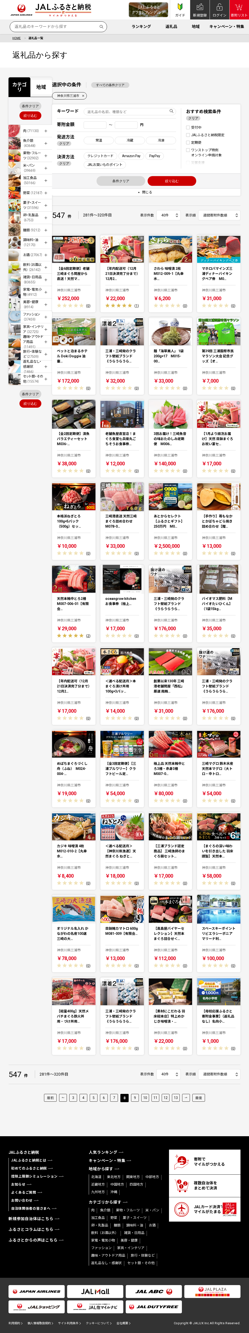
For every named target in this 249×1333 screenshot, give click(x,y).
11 (155, 1098)
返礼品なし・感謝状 (106, 1263)
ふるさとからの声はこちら (33, 1240)
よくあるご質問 (23, 1192)
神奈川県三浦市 (68, 96)
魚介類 (105, 1210)
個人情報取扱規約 (39, 1323)
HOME (16, 38)
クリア (64, 143)
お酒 (152, 1225)
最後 (198, 1098)
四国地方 (136, 1184)
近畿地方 (98, 1184)
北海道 (96, 1177)
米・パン (152, 1210)
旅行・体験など (143, 1255)
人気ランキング (103, 1152)
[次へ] (186, 1098)
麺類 (117, 1225)
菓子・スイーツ (135, 1218)
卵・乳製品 (99, 1225)
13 (176, 1098)
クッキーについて (97, 1323)
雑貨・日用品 (134, 1233)
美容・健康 (129, 1240)
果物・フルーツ (128, 1210)
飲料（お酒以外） (104, 1233)
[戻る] (63, 1098)
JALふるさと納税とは (28, 1160)
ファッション (101, 1248)
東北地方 (114, 1177)
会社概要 (122, 1323)
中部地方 (152, 1177)
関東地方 (133, 1177)
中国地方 (117, 1184)
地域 (196, 26)
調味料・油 (134, 1225)
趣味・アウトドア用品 (108, 1255)
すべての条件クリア (110, 85)
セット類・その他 (141, 1263)
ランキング (141, 26)
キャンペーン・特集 (226, 26)
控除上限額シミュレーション (34, 1176)
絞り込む (30, 115)
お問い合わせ (22, 1200)
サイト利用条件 (68, 1323)
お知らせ (18, 1184)
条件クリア (30, 106)
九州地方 (98, 1192)
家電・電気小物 (103, 1240)
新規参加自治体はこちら (31, 1218)
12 (166, 1098)
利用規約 (14, 1323)
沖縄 (113, 1192)
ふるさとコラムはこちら (31, 1229)
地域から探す (101, 1169)
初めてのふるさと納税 (29, 1168)
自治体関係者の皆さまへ (31, 1208)
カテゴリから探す (105, 1202)
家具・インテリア (130, 1248)
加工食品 (98, 1218)
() (88, 306)
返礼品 (171, 26)
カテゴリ (19, 87)
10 (145, 1098)
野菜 (113, 1218)
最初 (50, 1098)
